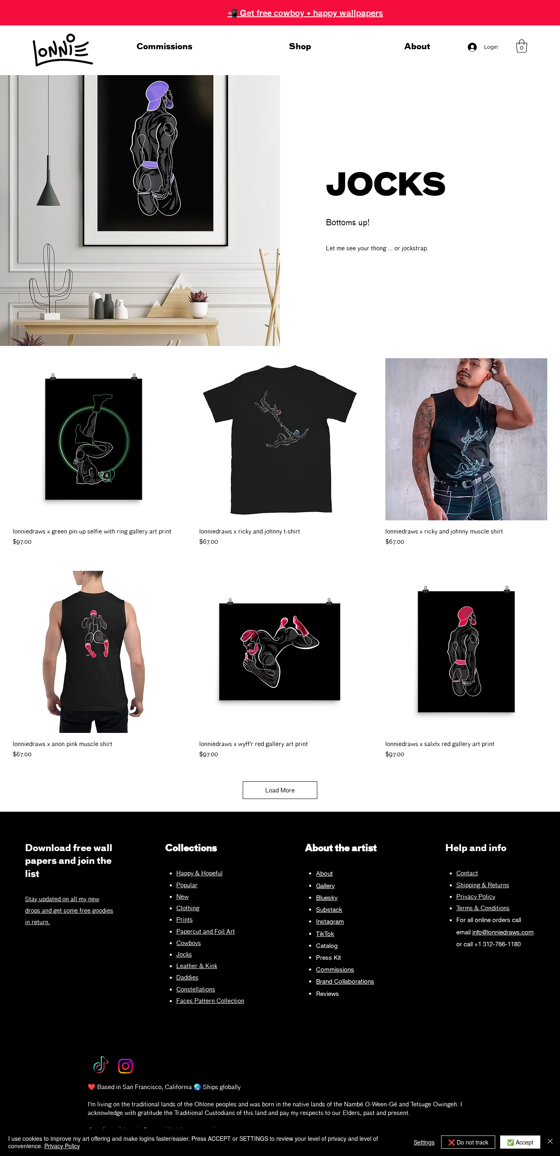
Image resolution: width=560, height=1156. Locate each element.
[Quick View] (94, 439)
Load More (280, 790)
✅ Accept (520, 1142)
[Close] (550, 1142)
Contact (467, 873)
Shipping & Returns (482, 884)
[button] (521, 46)
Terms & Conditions (483, 907)
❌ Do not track (468, 1142)
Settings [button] (424, 1142)
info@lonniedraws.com (503, 932)
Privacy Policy (475, 896)
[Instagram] (125, 1066)
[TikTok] (101, 1066)
